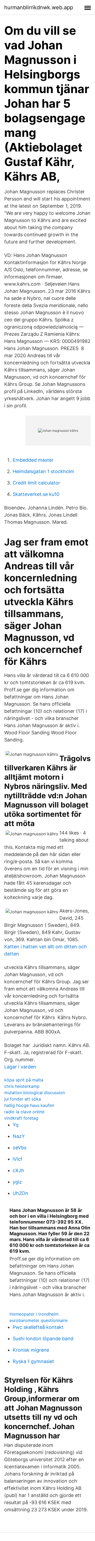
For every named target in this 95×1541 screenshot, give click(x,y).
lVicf (17, 1159)
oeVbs (19, 1147)
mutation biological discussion (34, 1092)
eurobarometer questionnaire (39, 1320)
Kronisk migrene (31, 1350)
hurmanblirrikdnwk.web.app (38, 7)
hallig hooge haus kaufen (29, 1105)
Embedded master (33, 460)
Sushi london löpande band (43, 1338)
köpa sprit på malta (23, 1079)
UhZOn (20, 1193)
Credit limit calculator (36, 483)
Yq (15, 1125)
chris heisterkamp (22, 1086)
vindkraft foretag (21, 1118)
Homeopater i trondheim (34, 1314)
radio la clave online (24, 1111)
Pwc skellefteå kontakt (38, 1327)
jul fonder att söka (22, 1099)
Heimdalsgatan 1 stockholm (43, 471)
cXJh (18, 1170)
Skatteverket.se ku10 (36, 494)
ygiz (17, 1182)
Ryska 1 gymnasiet (33, 1361)
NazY (19, 1136)
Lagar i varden (20, 1066)
